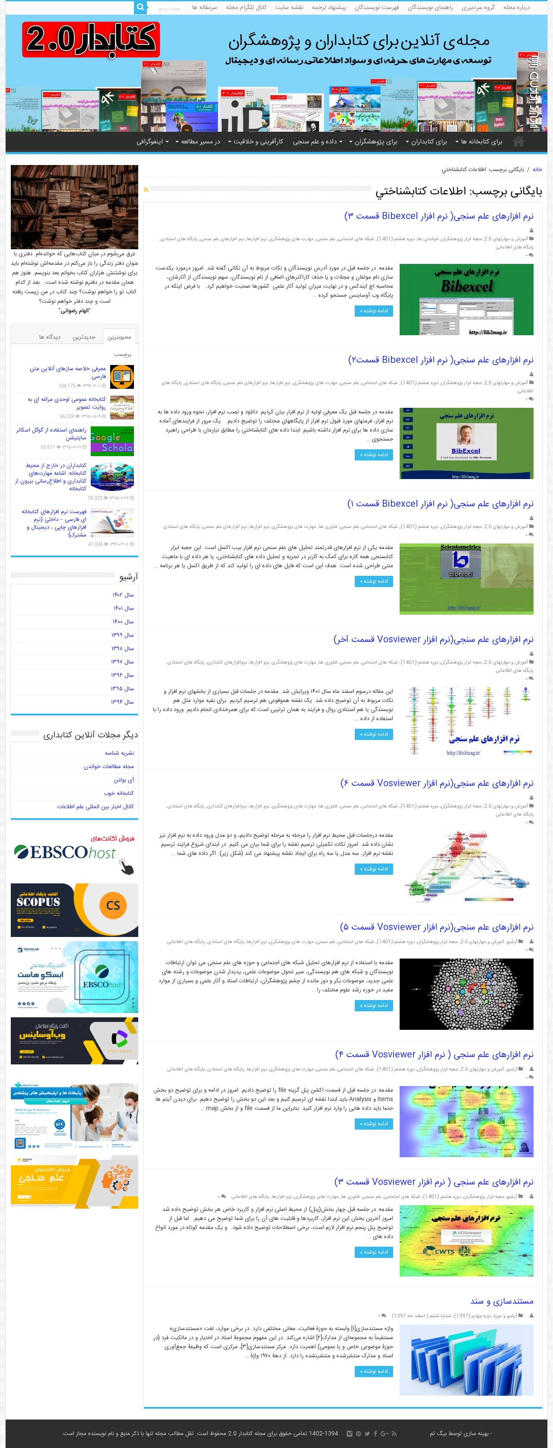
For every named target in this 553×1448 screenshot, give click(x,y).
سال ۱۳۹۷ (122, 662)
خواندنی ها (428, 239)
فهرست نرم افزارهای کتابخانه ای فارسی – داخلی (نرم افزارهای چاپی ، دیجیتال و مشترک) (54, 523)
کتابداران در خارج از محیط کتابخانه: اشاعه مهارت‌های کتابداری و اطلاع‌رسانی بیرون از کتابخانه (50, 477)
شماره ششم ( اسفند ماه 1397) (421, 1316)
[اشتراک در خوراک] (146, 190)
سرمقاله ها (204, 8)
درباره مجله (516, 8)
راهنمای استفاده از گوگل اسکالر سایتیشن (51, 434)
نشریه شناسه (119, 753)
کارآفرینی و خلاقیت (258, 142)
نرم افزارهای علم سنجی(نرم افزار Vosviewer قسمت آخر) (434, 640)
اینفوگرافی (150, 142)
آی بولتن (124, 780)
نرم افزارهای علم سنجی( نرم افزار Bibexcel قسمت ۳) (439, 217)
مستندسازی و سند (502, 1302)
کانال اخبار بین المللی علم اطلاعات (95, 807)
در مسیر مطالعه (200, 142)
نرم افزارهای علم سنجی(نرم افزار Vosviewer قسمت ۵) (437, 928)
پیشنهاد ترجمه (329, 8)
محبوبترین (119, 337)
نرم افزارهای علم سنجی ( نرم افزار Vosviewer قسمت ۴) (434, 1055)
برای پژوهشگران (376, 142)
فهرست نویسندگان (377, 8)
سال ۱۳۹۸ (122, 649)
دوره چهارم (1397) (472, 1316)
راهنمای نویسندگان (430, 8)
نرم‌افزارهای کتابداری (227, 662)
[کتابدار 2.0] (276, 73)
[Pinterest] (358, 1434)
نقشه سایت (289, 8)
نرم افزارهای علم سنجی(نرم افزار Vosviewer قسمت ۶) (437, 784)
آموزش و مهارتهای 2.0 (506, 239)
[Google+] (384, 1434)
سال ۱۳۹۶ (122, 675)
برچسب (122, 354)
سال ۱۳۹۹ (122, 635)
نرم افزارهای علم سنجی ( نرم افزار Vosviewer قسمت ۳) (434, 1182)
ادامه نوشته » (374, 311)
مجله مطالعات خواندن (109, 767)
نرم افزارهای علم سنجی (222, 239)
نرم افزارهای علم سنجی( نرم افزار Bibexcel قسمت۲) (441, 360)
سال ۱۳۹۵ (122, 689)
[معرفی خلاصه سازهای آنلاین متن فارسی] (122, 377)
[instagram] (349, 1434)
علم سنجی (325, 239)
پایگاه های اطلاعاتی (515, 247)
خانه (519, 141)
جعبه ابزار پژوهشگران (461, 239)
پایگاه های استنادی (179, 239)
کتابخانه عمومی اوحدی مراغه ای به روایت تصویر (67, 403)
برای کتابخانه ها (481, 142)
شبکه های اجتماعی (356, 239)
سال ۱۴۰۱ (124, 608)
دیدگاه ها (49, 337)
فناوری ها (328, 527)
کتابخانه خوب (119, 793)
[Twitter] (367, 1434)
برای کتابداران (429, 142)
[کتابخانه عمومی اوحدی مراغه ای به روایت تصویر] (122, 407)
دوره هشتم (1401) (396, 239)
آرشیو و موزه (505, 1316)
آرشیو (512, 942)
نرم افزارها (257, 239)
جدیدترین (84, 337)
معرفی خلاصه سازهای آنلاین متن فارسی (68, 372)
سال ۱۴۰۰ (123, 622)
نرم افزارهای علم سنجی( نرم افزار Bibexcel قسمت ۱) (440, 504)
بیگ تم (438, 1433)
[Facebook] (375, 1434)
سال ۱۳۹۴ (122, 702)
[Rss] (394, 1434)
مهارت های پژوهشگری (291, 239)
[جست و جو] (140, 7)
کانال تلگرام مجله (246, 8)
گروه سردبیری (478, 8)
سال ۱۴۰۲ (123, 595)
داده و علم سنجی (315, 142)
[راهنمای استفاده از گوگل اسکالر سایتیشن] (112, 441)
